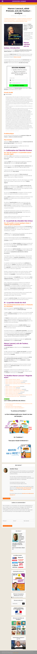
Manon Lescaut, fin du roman (11, 393)
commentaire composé (19, 1)
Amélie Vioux (14, 15)
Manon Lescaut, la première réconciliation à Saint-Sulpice (17, 383)
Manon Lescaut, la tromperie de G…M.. (13, 389)
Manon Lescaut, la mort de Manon (12, 392)
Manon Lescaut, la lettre (10, 387)
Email (14, 520)
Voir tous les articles (6, 498)
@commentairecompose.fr (18, 597)
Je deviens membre (18, 85)
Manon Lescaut (17, 57)
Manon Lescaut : (9, 386)
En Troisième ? (18, 437)
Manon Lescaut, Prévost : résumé (12, 379)
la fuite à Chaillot (16, 386)
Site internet (26, 520)
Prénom (5, 520)
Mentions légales (15, 652)
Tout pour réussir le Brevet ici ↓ (18, 440)
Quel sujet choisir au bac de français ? (13, 406)
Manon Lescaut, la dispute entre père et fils (14, 390)
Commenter (24, 15)
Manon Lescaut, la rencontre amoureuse (14, 380)
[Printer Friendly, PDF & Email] (6, 399)
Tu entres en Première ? (18, 411)
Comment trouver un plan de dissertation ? (14, 407)
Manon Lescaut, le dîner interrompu (13, 382)
